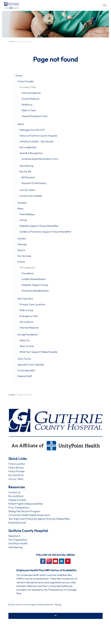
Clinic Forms (24, 358)
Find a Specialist (26, 370)
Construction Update (30, 195)
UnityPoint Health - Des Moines (36, 141)
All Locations (26, 321)
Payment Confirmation (34, 183)
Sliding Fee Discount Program (24, 511)
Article (23, 220)
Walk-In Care (29, 110)
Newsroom (14, 535)
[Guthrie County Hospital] (11, 5)
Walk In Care (26, 310)
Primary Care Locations (32, 304)
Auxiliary (22, 202)
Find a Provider (25, 81)
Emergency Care (28, 316)
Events (21, 261)
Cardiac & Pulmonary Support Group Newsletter (45, 231)
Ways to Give (26, 346)
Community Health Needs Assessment (29, 515)
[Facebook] (43, 561)
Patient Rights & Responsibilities (25, 503)
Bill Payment (28, 177)
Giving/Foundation (27, 334)
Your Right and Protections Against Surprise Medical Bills (38, 518)
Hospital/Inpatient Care (34, 116)
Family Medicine (30, 98)
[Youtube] (55, 561)
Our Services (24, 255)
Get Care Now (25, 298)
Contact (21, 238)
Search (21, 250)
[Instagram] (49, 561)
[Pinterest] (68, 561)
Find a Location (16, 463)
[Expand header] (105, 5)
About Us (24, 340)
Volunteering (26, 165)
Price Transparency (19, 507)
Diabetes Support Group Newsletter (39, 225)
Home (18, 75)
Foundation (28, 273)
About (20, 124)
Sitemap (22, 244)
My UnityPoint (16, 475)
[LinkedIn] (61, 561)
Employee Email (17, 522)
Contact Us (14, 492)
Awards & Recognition (31, 153)
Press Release (27, 214)
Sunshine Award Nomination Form (40, 158)
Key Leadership (27, 147)
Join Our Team (27, 190)
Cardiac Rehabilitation (34, 279)
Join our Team (15, 478)
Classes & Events (17, 499)
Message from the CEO (32, 129)
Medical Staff (24, 376)
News (20, 208)
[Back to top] (55, 616)
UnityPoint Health (17, 543)
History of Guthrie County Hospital (38, 135)
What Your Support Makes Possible (38, 351)
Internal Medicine (31, 92)
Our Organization (17, 539)
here (45, 578)
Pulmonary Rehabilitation (35, 290)
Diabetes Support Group (35, 284)
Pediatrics (27, 104)
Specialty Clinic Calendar (30, 364)
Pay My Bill (25, 171)
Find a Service (16, 467)
